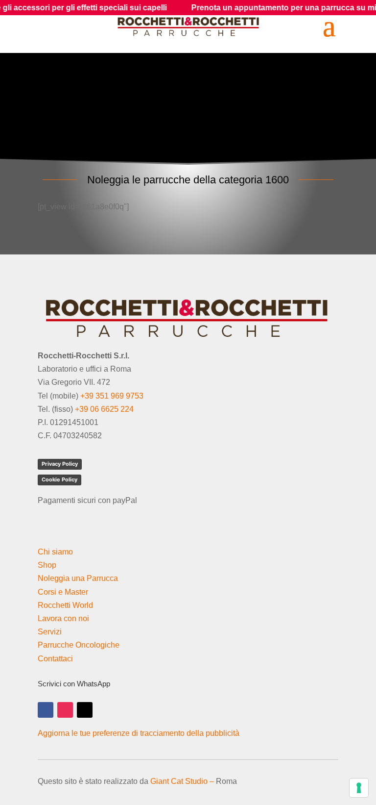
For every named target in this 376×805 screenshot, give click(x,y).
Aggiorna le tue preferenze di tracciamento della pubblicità (138, 733)
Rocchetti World (65, 605)
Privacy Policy (60, 463)
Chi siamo (55, 552)
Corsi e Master (63, 592)
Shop (47, 565)
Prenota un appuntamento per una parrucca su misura (273, 7)
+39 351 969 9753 (111, 396)
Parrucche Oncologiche (78, 645)
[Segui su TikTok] (85, 710)
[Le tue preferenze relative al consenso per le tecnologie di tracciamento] (359, 788)
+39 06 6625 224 (104, 409)
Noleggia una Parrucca (78, 578)
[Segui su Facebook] (45, 710)
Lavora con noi (63, 618)
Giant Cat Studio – (182, 781)
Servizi (50, 632)
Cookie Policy (59, 479)
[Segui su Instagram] (65, 710)
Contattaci (55, 658)
